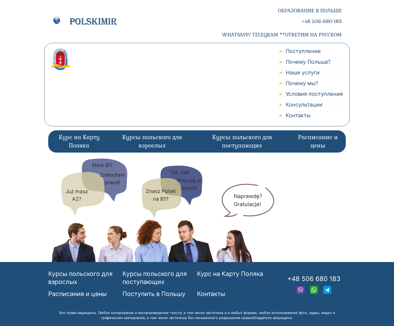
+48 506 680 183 (313, 279)
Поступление (303, 51)
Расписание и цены (318, 141)
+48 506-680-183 (322, 21)
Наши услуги (302, 72)
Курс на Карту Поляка (79, 141)
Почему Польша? (308, 62)
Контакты (298, 115)
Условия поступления (314, 94)
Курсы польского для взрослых (152, 141)
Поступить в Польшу (153, 294)
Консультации (304, 104)
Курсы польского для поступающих (242, 141)
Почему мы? (302, 83)
